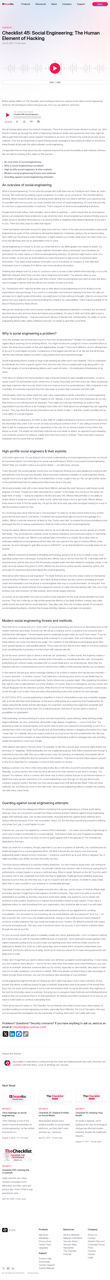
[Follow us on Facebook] (8, 1268)
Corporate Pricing (96, 1244)
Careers (91, 1254)
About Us (92, 1234)
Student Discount (96, 1241)
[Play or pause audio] (55, 68)
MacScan (43, 1234)
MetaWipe (44, 1238)
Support (81, 4)
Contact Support (47, 1265)
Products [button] (25, 4)
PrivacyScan (45, 1241)
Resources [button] (40, 4)
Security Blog (69, 1244)
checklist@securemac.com (28, 1027)
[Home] (5, 1230)
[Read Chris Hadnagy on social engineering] (18, 1097)
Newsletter (68, 1247)
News (54, 4)
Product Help (45, 1258)
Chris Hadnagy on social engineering (14, 1114)
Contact (92, 1238)
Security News (70, 1241)
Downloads (44, 1261)
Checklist (7, 27)
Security (7, 1109)
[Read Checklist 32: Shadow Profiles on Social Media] (55, 1097)
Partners (92, 1251)
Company (67, 4)
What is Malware (71, 1234)
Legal (90, 1257)
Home (21, 4)
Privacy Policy (33, 1273)
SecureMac (18, 1061)
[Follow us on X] (3, 1268)
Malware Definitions (72, 1238)
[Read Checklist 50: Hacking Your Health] (92, 1097)
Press (90, 1247)
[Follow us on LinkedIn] (13, 1268)
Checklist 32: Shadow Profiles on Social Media (54, 1114)
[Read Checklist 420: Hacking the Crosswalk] (18, 1154)
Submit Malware (46, 1268)
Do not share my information (13, 1273)
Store (100, 4)
